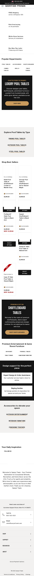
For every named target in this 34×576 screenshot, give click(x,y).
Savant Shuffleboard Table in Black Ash (24, 217)
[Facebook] (14, 557)
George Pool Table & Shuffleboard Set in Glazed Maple (23, 183)
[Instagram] (10, 557)
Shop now (17, 103)
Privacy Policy (20, 574)
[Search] (28, 6)
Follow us (7, 451)
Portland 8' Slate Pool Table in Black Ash (9, 217)
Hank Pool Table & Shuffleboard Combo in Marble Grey (8, 183)
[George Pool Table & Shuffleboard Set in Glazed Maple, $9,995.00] (24, 171)
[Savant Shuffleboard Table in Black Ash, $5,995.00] (24, 205)
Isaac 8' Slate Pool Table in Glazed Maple (8, 279)
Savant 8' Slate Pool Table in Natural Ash (24, 248)
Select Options (9, 244)
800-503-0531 (18, 1)
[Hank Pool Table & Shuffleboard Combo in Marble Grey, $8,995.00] (9, 171)
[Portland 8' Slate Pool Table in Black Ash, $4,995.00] (9, 205)
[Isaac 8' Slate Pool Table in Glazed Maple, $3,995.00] (9, 268)
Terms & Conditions (9, 574)
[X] (21, 557)
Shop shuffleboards (17, 332)
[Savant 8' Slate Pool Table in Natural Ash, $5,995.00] (24, 238)
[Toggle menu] (2, 5)
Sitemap (28, 574)
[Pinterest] (17, 557)
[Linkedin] (24, 557)
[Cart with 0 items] (32, 6)
